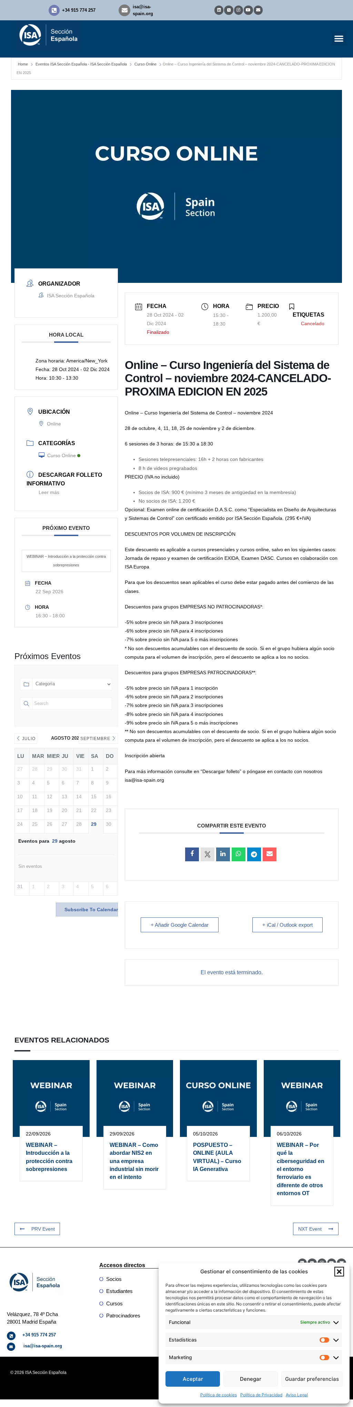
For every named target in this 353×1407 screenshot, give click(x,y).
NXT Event (310, 1229)
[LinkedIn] (223, 854)
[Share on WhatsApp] (238, 854)
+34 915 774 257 (78, 10)
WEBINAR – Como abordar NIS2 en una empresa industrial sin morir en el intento (134, 1161)
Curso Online (145, 64)
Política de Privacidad (261, 1394)
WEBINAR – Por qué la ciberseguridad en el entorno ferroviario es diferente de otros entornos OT (300, 1169)
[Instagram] (238, 10)
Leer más (49, 492)
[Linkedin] (218, 10)
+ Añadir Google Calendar (180, 925)
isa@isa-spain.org (42, 1345)
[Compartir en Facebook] (192, 854)
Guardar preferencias (312, 1379)
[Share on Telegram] (254, 854)
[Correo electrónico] (269, 854)
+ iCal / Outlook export (287, 925)
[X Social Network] (207, 854)
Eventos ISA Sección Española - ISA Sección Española (81, 64)
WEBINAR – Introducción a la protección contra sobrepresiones (66, 560)
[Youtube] (248, 10)
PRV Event (43, 1229)
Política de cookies (218, 1394)
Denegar (250, 1379)
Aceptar (193, 1379)
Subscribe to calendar (91, 909)
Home (23, 64)
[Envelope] (258, 10)
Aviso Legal (297, 1394)
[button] (339, 1271)
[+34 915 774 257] (54, 10)
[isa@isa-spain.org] (124, 10)
